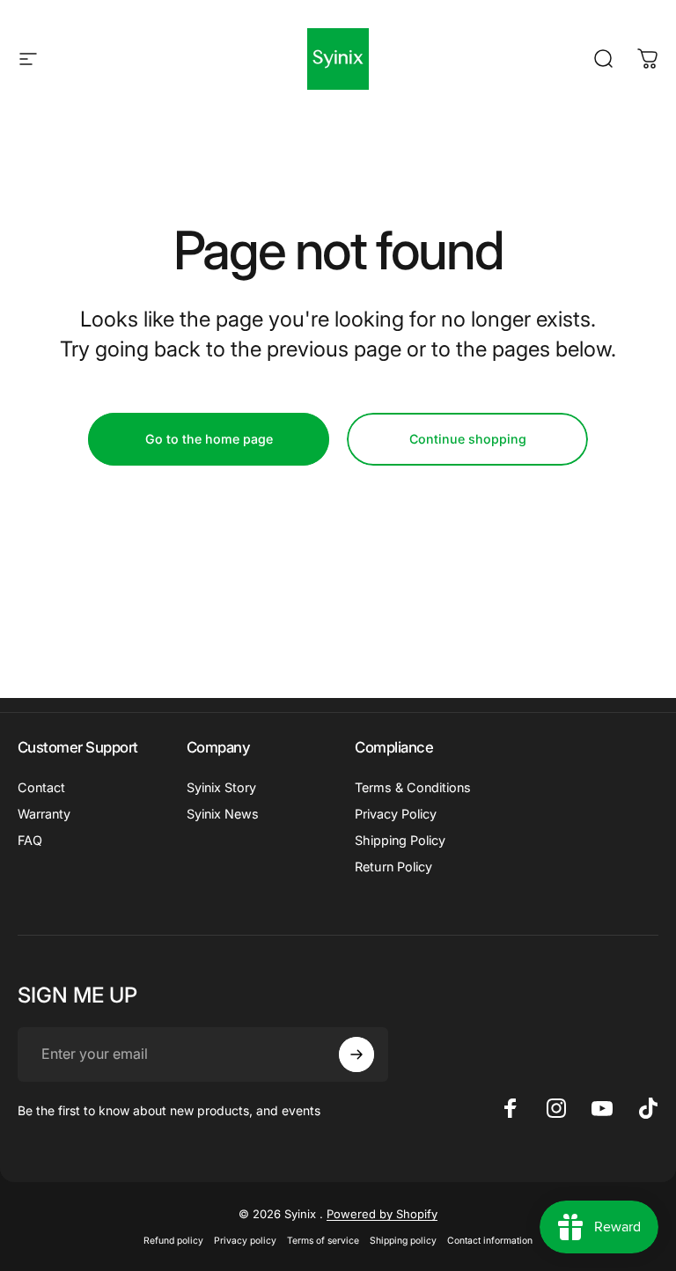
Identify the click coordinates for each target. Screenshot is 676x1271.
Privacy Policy (396, 813)
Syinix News (223, 813)
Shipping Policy (400, 840)
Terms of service (323, 1240)
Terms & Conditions (413, 787)
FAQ (30, 840)
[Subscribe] (356, 1054)
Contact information (490, 1240)
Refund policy (173, 1240)
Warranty (44, 813)
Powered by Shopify (382, 1214)
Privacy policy (245, 1240)
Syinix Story (221, 787)
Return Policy (393, 866)
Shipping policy (403, 1240)
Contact (41, 787)
